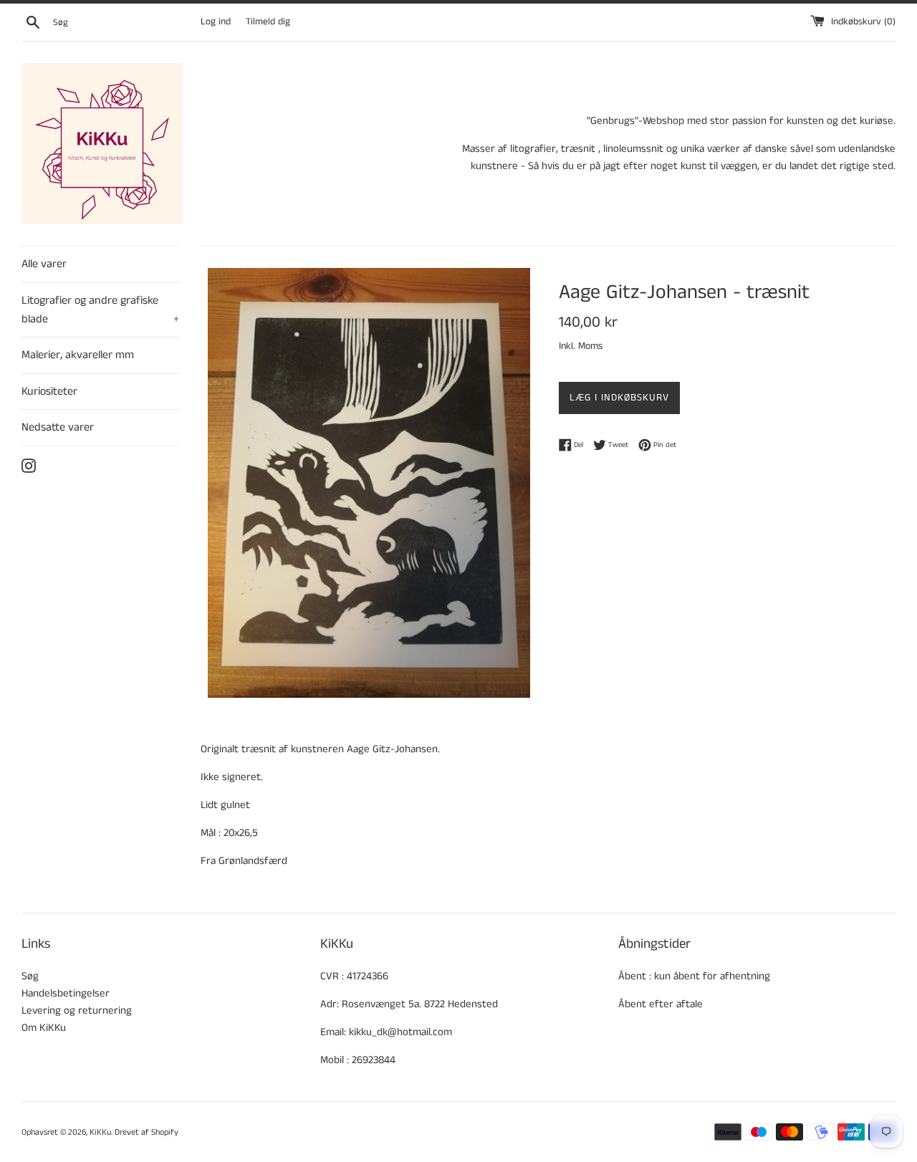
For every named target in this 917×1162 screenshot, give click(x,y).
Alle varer (44, 264)
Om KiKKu (43, 1027)
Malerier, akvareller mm (77, 355)
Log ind (216, 22)
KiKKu (100, 1132)
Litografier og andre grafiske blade (100, 309)
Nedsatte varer (57, 427)
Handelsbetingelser (65, 993)
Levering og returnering (76, 1010)
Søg (30, 976)
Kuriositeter (49, 391)
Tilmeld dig (268, 22)
